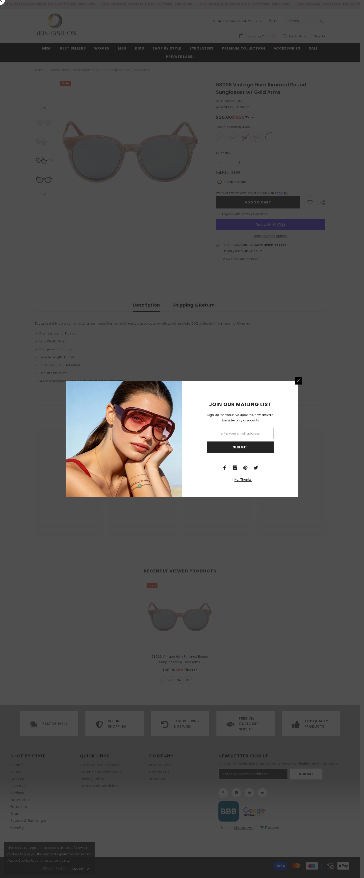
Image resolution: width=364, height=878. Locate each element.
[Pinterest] (245, 468)
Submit (240, 447)
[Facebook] (224, 468)
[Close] (298, 381)
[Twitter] (256, 468)
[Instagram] (235, 468)
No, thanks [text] (243, 479)
